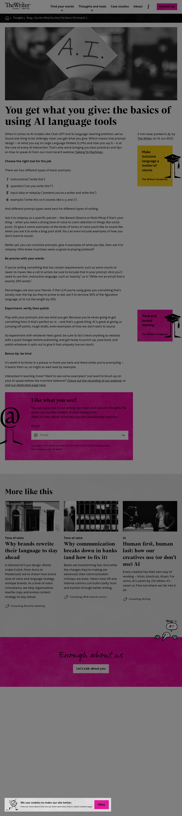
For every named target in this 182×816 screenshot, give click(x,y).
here (90, 807)
